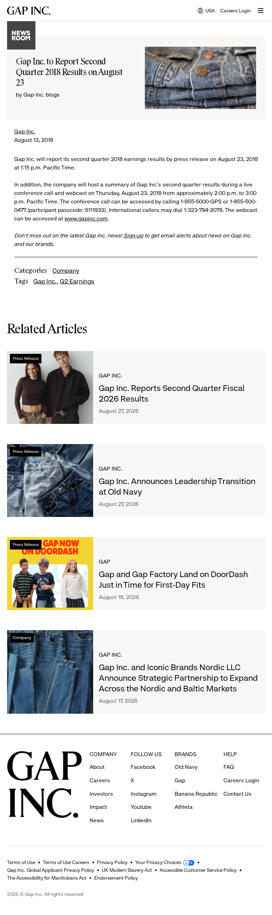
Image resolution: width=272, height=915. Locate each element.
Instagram (144, 793)
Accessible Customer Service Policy (198, 870)
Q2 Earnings (77, 281)
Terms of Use (21, 862)
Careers (100, 780)
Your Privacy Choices (158, 862)
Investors (101, 793)
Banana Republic (196, 793)
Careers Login (235, 10)
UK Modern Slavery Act (127, 870)
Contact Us (237, 793)
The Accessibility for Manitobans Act (46, 878)
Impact (98, 807)
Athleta (184, 807)
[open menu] (260, 10)
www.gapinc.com (86, 218)
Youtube (141, 807)
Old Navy (186, 767)
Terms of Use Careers (66, 862)
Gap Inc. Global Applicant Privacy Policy (50, 870)
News (97, 820)
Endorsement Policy (116, 878)
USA (206, 11)
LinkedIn (141, 820)
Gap (104, 561)
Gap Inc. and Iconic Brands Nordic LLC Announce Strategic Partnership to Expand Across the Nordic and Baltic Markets (178, 678)
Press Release (26, 358)
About (97, 767)
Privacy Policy (112, 862)
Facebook (143, 767)
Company (65, 270)
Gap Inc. (24, 131)
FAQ (228, 767)
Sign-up (133, 235)
